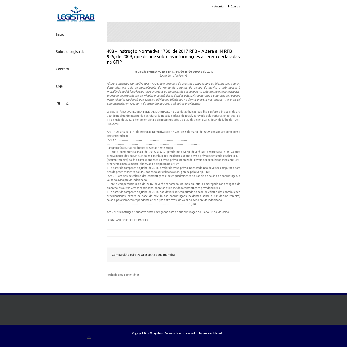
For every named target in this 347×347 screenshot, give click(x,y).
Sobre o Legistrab (70, 52)
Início (60, 34)
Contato (62, 69)
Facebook (196, 255)
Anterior (219, 6)
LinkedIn (213, 254)
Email (232, 255)
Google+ (97, 338)
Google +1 (222, 255)
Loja (59, 86)
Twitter (204, 254)
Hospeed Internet (212, 333)
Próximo (233, 6)
